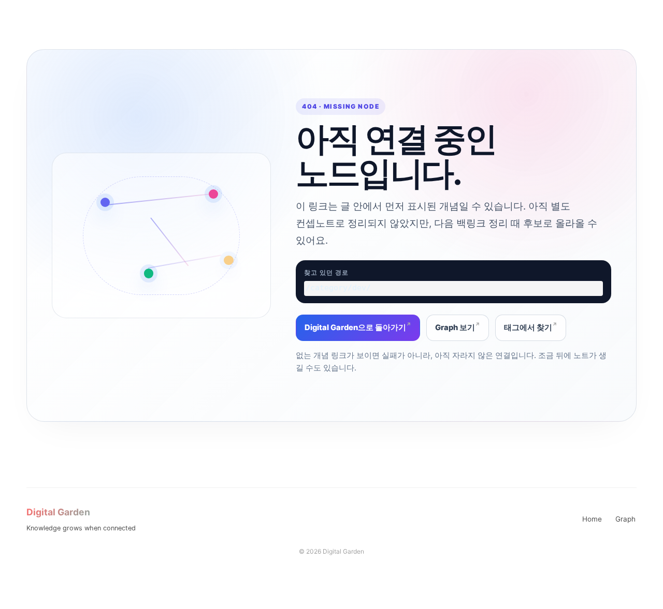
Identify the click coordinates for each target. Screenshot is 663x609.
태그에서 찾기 (528, 327)
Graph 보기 (455, 327)
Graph (625, 519)
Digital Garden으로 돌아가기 (355, 327)
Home (592, 519)
